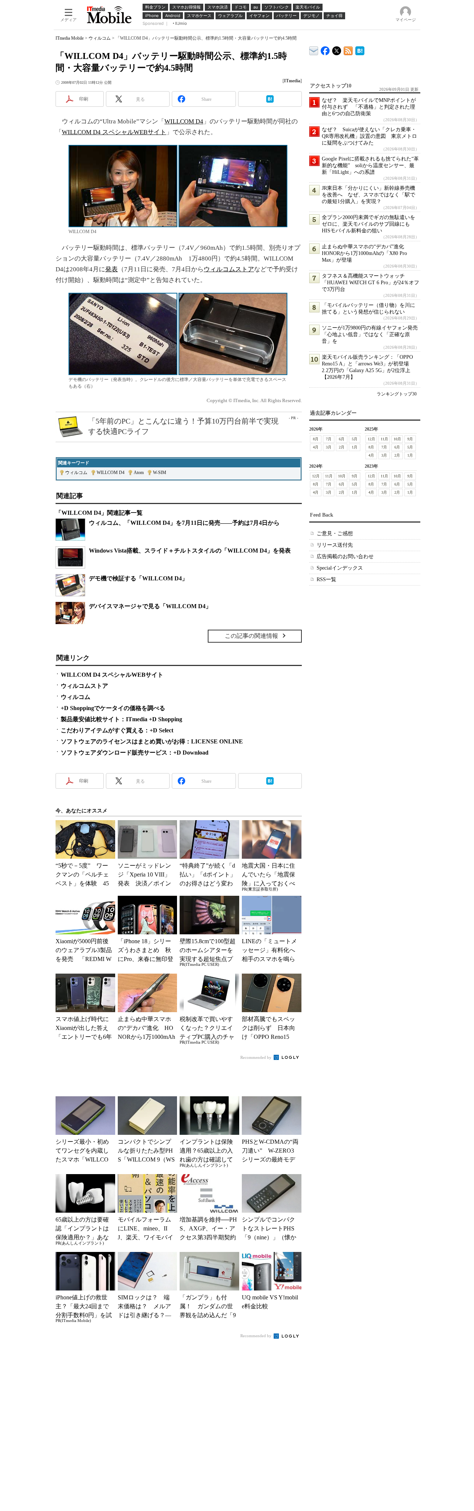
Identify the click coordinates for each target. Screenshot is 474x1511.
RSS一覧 (326, 579)
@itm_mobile (336, 49)
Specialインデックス (340, 568)
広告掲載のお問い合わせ (345, 556)
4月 (315, 447)
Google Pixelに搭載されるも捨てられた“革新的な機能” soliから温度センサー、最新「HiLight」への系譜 (370, 165)
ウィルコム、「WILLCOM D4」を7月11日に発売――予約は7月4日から (184, 523)
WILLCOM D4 (183, 121)
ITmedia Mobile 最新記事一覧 (348, 49)
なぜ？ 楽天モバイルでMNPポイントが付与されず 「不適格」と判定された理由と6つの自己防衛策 (369, 106)
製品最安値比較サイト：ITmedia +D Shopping (121, 719)
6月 (341, 439)
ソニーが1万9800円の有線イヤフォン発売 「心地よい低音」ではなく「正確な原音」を (372, 334)
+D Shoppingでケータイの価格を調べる (113, 708)
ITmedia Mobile (70, 38)
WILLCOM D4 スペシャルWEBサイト (114, 132)
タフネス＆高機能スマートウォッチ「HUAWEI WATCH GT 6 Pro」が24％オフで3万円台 (370, 282)
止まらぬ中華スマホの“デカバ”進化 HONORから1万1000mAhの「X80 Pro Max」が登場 (365, 253)
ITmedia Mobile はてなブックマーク (359, 49)
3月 (328, 447)
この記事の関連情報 (251, 636)
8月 (315, 439)
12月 (371, 439)
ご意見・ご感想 (335, 533)
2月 (341, 447)
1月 (354, 447)
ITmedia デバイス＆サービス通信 (313, 49)
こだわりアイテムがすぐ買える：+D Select (117, 730)
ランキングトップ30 (397, 394)
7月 (328, 439)
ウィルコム (100, 38)
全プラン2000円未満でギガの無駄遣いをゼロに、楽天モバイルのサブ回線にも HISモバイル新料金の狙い (368, 224)
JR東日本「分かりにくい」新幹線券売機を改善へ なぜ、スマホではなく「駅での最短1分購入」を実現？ (368, 194)
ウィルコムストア (229, 269)
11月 (384, 439)
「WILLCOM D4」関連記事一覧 (99, 513)
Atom (139, 472)
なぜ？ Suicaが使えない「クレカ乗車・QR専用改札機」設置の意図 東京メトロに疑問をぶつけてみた (369, 136)
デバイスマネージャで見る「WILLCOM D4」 (150, 606)
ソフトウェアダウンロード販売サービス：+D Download (134, 752)
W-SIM (159, 472)
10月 (397, 439)
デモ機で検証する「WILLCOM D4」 (138, 578)
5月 (354, 439)
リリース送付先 (335, 545)
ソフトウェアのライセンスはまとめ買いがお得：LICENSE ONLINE (152, 741)
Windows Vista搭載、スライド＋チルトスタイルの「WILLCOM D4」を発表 (190, 550)
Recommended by (256, 1057)
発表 (111, 269)
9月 (410, 439)
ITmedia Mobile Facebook (325, 49)
